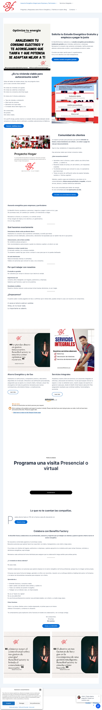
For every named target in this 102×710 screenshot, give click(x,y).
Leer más (13, 392)
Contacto (72, 9)
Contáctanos (51, 492)
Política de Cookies (13, 707)
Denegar (21, 703)
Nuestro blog (21, 522)
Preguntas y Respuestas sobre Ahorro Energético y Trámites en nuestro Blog (43, 9)
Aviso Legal (31, 707)
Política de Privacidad (23, 707)
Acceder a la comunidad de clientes (65, 194)
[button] (40, 690)
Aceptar (8, 703)
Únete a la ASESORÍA (51, 626)
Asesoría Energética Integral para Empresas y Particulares (38, 3)
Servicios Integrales (65, 3)
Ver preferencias (35, 703)
